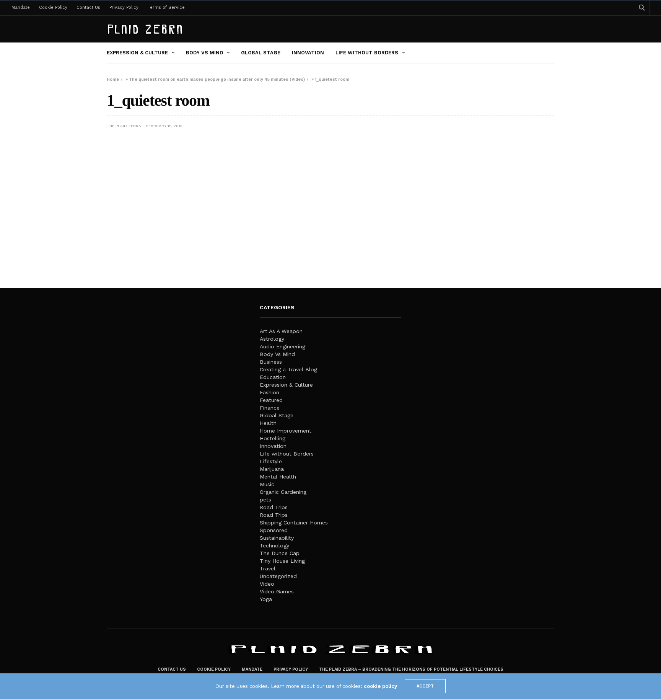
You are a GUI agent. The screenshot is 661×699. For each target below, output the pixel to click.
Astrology (272, 338)
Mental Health (278, 476)
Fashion (269, 392)
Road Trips (274, 507)
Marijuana (272, 469)
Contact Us (88, 7)
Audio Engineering (282, 346)
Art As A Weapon (281, 331)
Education (273, 377)
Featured (271, 400)
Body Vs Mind (204, 53)
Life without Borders (366, 53)
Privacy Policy (123, 7)
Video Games (277, 591)
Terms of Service (166, 7)
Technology (274, 545)
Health (268, 423)
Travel (267, 568)
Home (113, 79)
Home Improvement (285, 430)
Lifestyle (271, 461)
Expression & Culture (137, 53)
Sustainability (277, 538)
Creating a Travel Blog (288, 369)
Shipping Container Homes (294, 522)
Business (271, 361)
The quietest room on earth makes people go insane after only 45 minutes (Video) (217, 79)
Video (267, 583)
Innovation (308, 53)
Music (267, 484)
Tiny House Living (282, 560)
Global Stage (260, 53)
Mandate (20, 7)
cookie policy (380, 686)
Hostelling (272, 438)
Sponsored (274, 530)
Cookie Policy (53, 7)
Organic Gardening (283, 492)
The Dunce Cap (280, 553)
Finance (270, 407)
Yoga (266, 599)
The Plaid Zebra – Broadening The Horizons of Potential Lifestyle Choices (411, 669)
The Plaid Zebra (124, 126)
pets (265, 499)
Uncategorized (278, 576)
